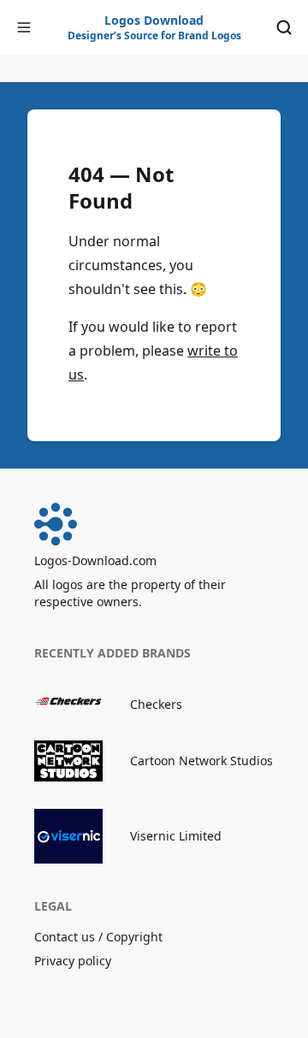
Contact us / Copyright (98, 937)
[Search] (284, 27)
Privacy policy (72, 960)
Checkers (156, 704)
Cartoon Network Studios (201, 760)
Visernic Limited (176, 836)
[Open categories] (24, 27)
